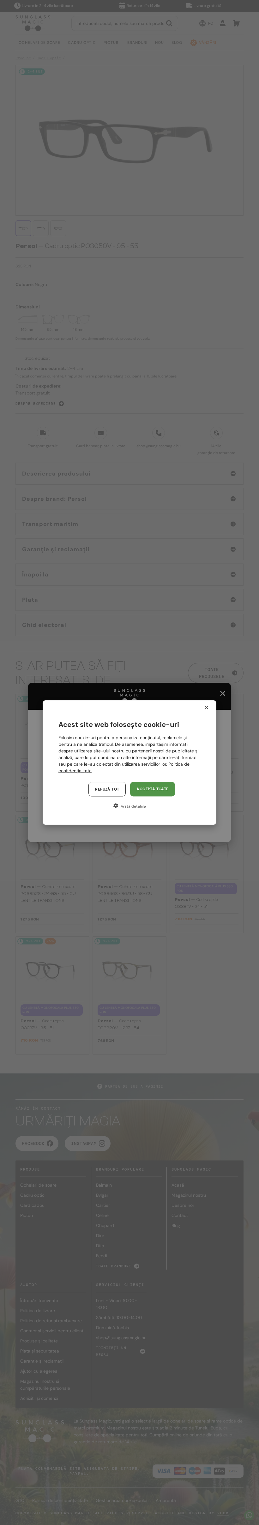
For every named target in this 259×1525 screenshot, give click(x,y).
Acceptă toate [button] (152, 789)
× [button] (206, 707)
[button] (129, 806)
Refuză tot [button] (107, 789)
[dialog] (129, 762)
